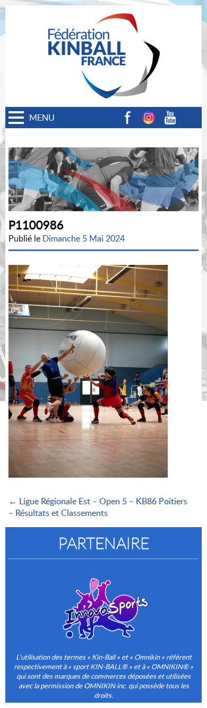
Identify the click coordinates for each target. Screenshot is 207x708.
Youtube (169, 117)
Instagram (148, 117)
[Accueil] (103, 11)
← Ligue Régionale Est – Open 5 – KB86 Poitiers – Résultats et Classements (97, 507)
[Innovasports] (103, 601)
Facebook (127, 117)
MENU (42, 117)
